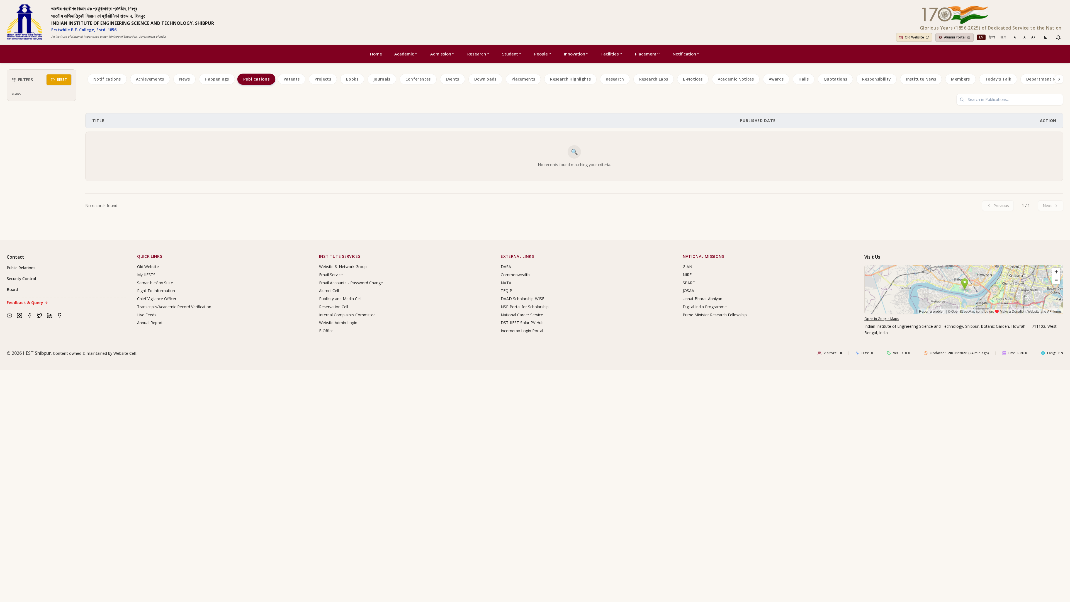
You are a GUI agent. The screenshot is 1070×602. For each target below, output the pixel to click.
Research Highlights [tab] (570, 79)
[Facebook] (29, 315)
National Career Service (522, 314)
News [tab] (184, 79)
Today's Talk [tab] (998, 79)
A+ (1033, 37)
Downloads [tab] (485, 79)
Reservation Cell (333, 306)
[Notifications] (1058, 37)
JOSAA (688, 290)
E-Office (326, 330)
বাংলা (1003, 37)
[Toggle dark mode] (1045, 37)
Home (376, 54)
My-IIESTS (146, 274)
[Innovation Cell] (59, 315)
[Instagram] (19, 315)
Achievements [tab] (150, 79)
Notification (684, 54)
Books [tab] (352, 79)
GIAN (687, 266)
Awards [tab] (776, 79)
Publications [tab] (256, 79)
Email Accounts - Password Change (351, 282)
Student (510, 54)
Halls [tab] (804, 79)
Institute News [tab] (921, 79)
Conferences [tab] (418, 79)
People (541, 54)
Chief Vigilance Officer (156, 298)
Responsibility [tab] (876, 79)
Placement (645, 54)
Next (1047, 205)
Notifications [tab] (107, 79)
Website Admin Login (338, 322)
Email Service (331, 274)
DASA (506, 266)
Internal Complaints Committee (347, 314)
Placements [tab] (523, 79)
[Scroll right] (1059, 79)
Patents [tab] (292, 79)
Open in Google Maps (881, 318)
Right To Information (156, 290)
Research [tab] (615, 79)
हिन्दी (992, 37)
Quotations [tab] (835, 79)
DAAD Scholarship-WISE (522, 298)
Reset (62, 79)
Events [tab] (452, 79)
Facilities (610, 54)
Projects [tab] (323, 79)
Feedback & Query (27, 302)
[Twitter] (39, 315)
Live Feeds (146, 314)
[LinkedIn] (49, 315)
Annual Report (150, 322)
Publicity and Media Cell (340, 298)
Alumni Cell (329, 290)
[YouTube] (9, 315)
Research (476, 54)
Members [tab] (960, 79)
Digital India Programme (705, 306)
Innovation (574, 54)
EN (981, 37)
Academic (404, 54)
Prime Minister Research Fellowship (715, 314)
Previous (1001, 205)
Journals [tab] (381, 79)
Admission (440, 54)
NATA (506, 282)
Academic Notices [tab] (736, 79)
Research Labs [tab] (653, 79)
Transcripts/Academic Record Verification (174, 306)
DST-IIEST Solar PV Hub (522, 322)
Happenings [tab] (217, 79)
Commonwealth (515, 274)
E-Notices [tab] (692, 79)
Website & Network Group (343, 266)
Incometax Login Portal (522, 330)
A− (1016, 37)
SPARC (689, 282)
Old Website (148, 266)
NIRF (687, 274)
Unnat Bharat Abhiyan (702, 298)
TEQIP (506, 290)
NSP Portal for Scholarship (525, 306)
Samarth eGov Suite (155, 282)
